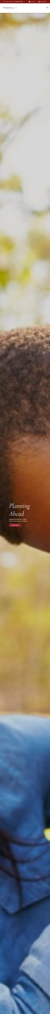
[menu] (47, 7)
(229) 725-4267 (19, 1)
